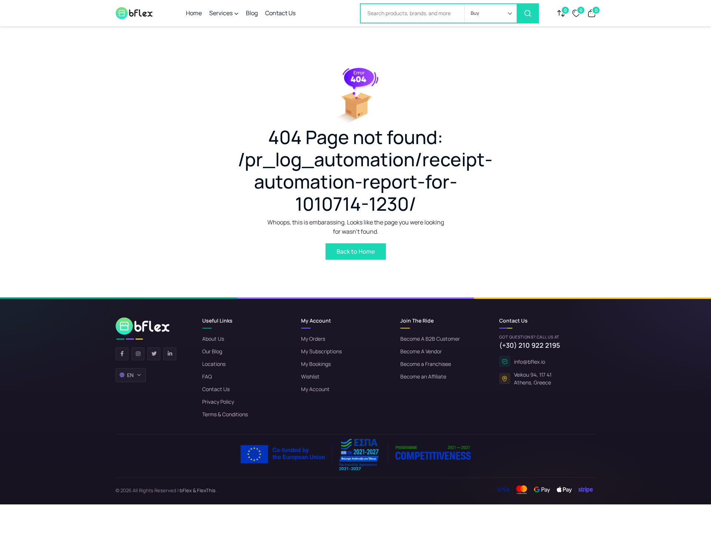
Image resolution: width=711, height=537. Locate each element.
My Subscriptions (321, 351)
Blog (252, 13)
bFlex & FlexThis (198, 490)
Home (194, 13)
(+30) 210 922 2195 (529, 345)
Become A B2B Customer (430, 338)
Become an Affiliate (423, 376)
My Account (315, 389)
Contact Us (280, 13)
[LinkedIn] (169, 353)
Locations (214, 363)
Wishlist (310, 376)
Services (221, 13)
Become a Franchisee (425, 363)
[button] (491, 13)
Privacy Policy (218, 401)
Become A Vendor (421, 351)
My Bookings (316, 363)
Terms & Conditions (225, 414)
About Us (213, 338)
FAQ (207, 376)
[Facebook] (122, 353)
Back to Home (356, 251)
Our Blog (212, 351)
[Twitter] (153, 353)
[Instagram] (137, 353)
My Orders (313, 338)
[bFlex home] (143, 328)
